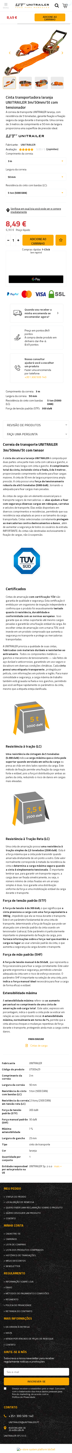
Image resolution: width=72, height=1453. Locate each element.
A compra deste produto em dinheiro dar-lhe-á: (41, 339)
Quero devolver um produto (23, 1213)
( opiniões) (52, 149)
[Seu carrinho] (65, 6)
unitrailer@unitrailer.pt (24, 1422)
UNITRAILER (28, 145)
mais (57, 1166)
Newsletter (13, 1266)
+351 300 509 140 (35, 377)
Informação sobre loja (19, 1282)
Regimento (12, 1299)
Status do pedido (16, 1197)
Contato (11, 1218)
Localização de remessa (20, 1202)
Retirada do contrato (19, 1311)
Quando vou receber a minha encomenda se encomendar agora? (38, 313)
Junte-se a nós (15, 1352)
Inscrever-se (36, 1381)
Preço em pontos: (35, 330)
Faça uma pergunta (22, 434)
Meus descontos (16, 1261)
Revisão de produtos (24, 425)
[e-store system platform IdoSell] (36, 1449)
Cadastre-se (13, 1234)
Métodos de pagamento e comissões (27, 1293)
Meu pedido (12, 1189)
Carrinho (11, 1239)
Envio (9, 1287)
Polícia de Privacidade (18, 1305)
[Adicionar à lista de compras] (60, 240)
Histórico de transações (21, 1255)
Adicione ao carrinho (38, 241)
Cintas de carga (38, 1045)
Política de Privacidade (23, 1397)
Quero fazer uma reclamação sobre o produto (34, 1207)
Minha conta (13, 1225)
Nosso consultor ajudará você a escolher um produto (39, 368)
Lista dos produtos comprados (25, 1250)
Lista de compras (16, 1244)
